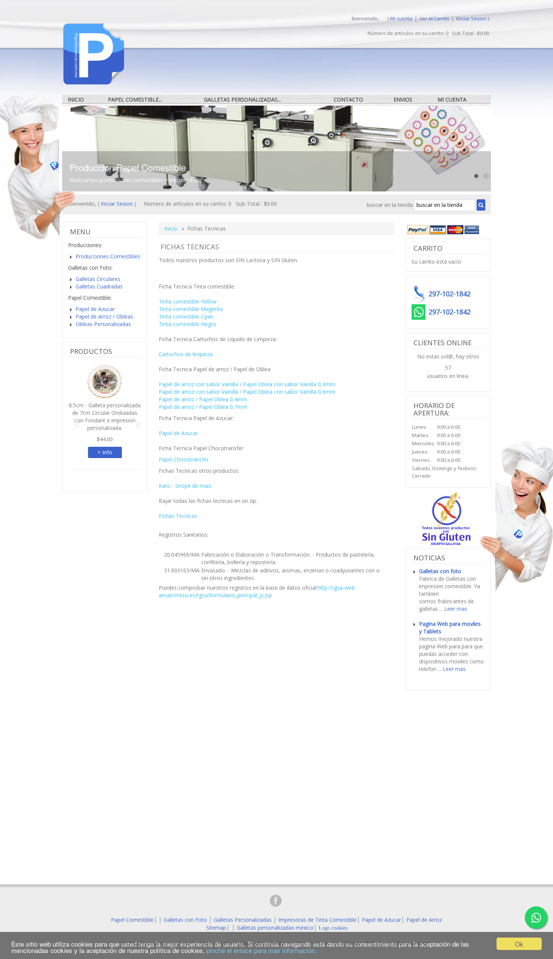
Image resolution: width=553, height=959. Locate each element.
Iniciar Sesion (471, 18)
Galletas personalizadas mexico (275, 927)
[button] (73, 419)
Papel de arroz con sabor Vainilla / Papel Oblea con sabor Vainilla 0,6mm (247, 391)
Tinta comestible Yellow (188, 301)
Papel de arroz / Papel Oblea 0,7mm (203, 406)
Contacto (348, 99)
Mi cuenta (401, 18)
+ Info (104, 452)
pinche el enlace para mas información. (262, 950)
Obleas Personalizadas (103, 324)
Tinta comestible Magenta (191, 309)
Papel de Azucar (178, 433)
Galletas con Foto (185, 919)
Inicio (76, 99)
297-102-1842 (449, 311)
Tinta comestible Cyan (186, 316)
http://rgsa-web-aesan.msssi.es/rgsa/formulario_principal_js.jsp (258, 591)
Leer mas (455, 608)
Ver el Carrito (434, 18)
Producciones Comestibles (108, 256)
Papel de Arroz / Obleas (104, 316)
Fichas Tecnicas (178, 515)
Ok (519, 943)
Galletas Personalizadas (243, 919)
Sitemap (216, 927)
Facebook (276, 901)
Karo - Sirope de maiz (185, 485)
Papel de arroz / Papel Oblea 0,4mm (203, 399)
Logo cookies (333, 928)
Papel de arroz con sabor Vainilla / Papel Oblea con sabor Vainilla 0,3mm (247, 384)
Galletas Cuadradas (99, 286)
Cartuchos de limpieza (186, 354)
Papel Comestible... (135, 99)
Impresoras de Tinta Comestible (317, 919)
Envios (402, 99)
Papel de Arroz (424, 919)
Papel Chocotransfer (184, 459)
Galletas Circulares (98, 278)
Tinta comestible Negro (187, 324)
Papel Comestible (132, 919)
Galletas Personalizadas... (242, 99)
